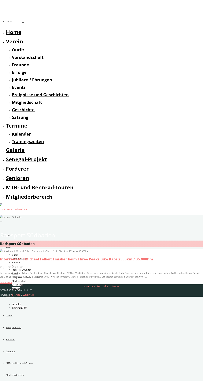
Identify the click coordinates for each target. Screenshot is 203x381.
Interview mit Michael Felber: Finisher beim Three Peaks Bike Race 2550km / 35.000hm (76, 259)
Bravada (16, 294)
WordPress (28, 294)
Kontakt (116, 286)
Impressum (89, 286)
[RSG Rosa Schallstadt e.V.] (13, 209)
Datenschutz (103, 286)
